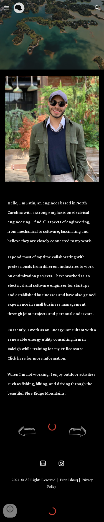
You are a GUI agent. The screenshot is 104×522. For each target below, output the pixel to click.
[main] (52, 302)
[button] (6, 7)
